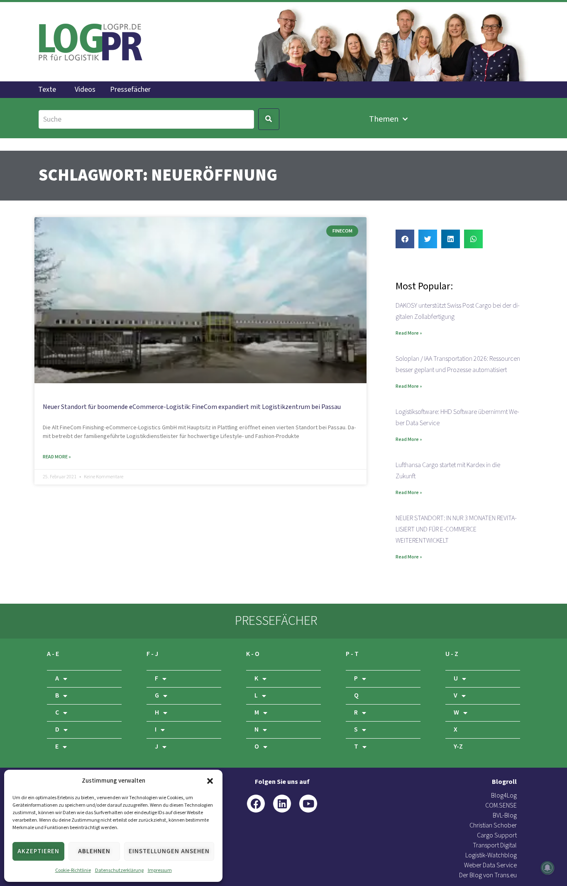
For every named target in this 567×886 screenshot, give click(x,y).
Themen (383, 119)
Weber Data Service (490, 865)
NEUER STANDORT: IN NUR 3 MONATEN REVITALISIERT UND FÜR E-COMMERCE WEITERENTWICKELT (456, 529)
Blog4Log (504, 795)
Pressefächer (130, 90)
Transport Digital (495, 845)
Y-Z (458, 746)
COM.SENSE (501, 805)
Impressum (160, 870)
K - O (252, 654)
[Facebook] (256, 803)
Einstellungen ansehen (169, 851)
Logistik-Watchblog (491, 855)
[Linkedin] (282, 803)
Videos (85, 90)
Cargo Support (497, 835)
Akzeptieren (38, 851)
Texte (47, 90)
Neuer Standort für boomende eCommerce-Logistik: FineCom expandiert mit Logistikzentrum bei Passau (192, 407)
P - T (352, 654)
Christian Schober (493, 825)
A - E (53, 654)
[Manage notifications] (547, 867)
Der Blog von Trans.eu (488, 875)
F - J (152, 654)
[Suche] (146, 119)
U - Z (451, 654)
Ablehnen (94, 851)
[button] (210, 781)
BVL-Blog (505, 815)
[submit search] (268, 119)
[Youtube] (308, 803)
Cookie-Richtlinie (73, 870)
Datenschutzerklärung (119, 870)
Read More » (57, 457)
